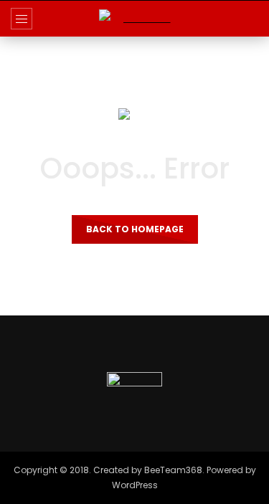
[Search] (251, 19)
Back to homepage (135, 229)
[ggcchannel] (135, 18)
